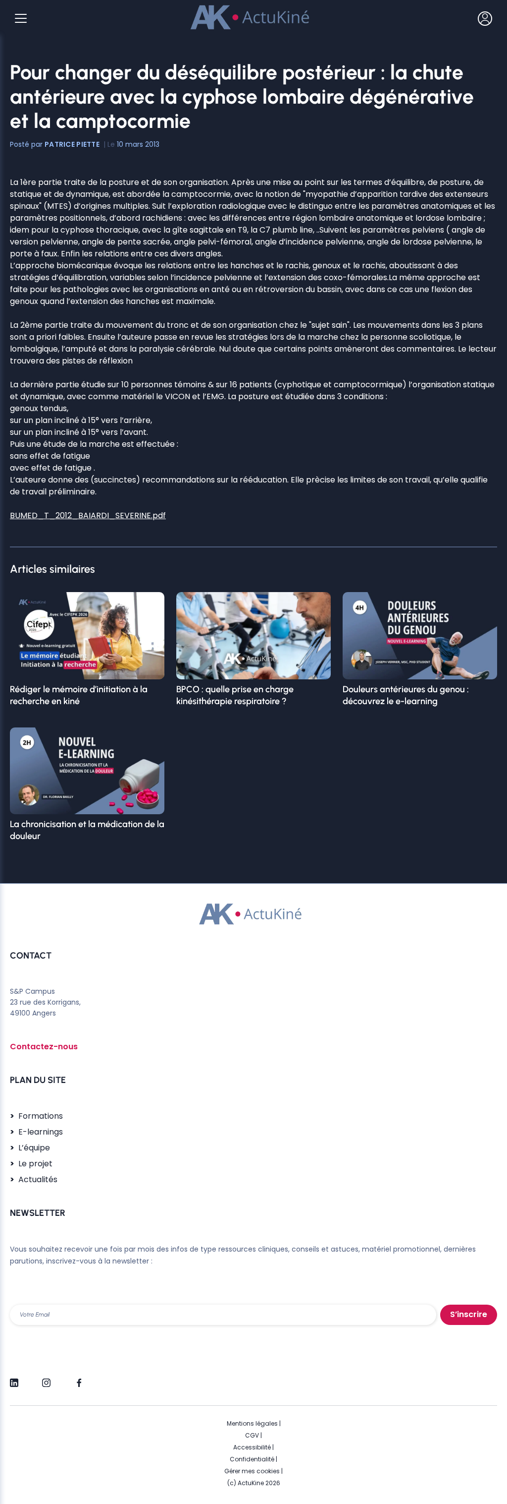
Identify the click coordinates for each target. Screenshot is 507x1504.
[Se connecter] (485, 18)
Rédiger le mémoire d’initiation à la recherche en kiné (79, 695)
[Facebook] (78, 1378)
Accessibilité (252, 1447)
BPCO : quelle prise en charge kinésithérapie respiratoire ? (235, 695)
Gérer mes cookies (252, 1471)
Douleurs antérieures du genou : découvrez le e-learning (406, 695)
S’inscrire (468, 1314)
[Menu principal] (21, 18)
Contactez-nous (44, 1046)
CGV (252, 1435)
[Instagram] (46, 1378)
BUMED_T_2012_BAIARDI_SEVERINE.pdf (88, 515)
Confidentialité (252, 1459)
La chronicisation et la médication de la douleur (87, 830)
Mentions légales (252, 1423)
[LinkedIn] (14, 1378)
